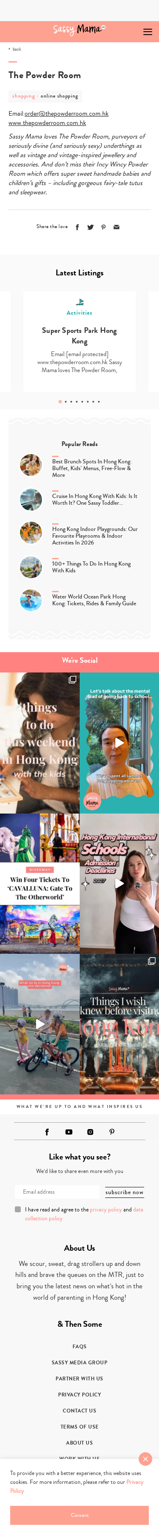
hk (105, 113)
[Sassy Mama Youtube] (68, 1132)
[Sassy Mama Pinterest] (112, 1132)
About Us (79, 1443)
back (17, 49)
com (94, 113)
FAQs (80, 1347)
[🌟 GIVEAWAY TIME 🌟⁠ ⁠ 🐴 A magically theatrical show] (40, 884)
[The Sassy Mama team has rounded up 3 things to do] (40, 742)
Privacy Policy (79, 1395)
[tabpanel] (79, 341)
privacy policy (106, 1210)
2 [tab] (66, 402)
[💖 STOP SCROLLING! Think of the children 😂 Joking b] (40, 1024)
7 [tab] (93, 402)
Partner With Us (79, 1379)
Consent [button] (80, 1515)
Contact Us (79, 1411)
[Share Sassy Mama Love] (116, 227)
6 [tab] (88, 402)
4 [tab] (77, 402)
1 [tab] (60, 402)
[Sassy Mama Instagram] (90, 1132)
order (32, 113)
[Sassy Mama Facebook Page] (47, 1132)
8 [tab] (99, 402)
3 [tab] (71, 402)
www (14, 123)
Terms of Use (80, 1427)
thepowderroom (66, 113)
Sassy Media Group (80, 1363)
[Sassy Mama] (79, 30)
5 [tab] (82, 402)
